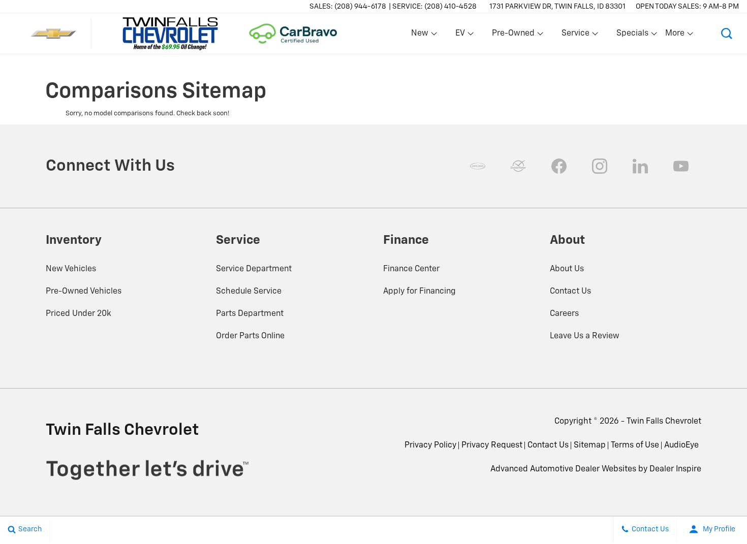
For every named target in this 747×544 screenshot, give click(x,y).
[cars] (477, 166)
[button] (726, 33)
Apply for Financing (419, 291)
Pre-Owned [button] (513, 35)
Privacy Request (491, 445)
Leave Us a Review (584, 336)
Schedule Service (249, 291)
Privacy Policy (430, 445)
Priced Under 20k (78, 314)
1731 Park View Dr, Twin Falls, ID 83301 (557, 6)
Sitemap (590, 445)
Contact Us (570, 291)
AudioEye (681, 445)
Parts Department (250, 314)
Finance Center (411, 269)
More (675, 35)
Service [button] (575, 35)
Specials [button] (632, 35)
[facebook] (559, 166)
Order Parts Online (250, 336)
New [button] (421, 35)
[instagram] (599, 166)
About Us (567, 269)
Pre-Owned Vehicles (83, 291)
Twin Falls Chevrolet (664, 422)
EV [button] (465, 35)
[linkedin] (640, 166)
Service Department (254, 269)
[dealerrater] (518, 166)
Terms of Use (635, 445)
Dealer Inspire (675, 469)
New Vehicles (71, 269)
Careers (564, 314)
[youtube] (681, 166)
